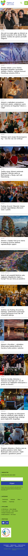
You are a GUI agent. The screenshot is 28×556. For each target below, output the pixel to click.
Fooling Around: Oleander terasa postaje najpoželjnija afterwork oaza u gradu (13, 208)
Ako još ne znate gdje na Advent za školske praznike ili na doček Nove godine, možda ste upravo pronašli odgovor (14, 36)
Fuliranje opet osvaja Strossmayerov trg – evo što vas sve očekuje (14, 138)
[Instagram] (7, 522)
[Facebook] (3, 522)
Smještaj (4, 501)
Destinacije (5, 499)
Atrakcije (7, 273)
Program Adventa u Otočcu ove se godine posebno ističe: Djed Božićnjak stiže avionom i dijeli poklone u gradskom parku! (13, 451)
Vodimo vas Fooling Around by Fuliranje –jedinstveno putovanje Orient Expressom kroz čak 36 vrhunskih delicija (12, 312)
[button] (26, 3)
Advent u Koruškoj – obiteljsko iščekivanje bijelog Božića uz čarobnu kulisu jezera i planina (12, 346)
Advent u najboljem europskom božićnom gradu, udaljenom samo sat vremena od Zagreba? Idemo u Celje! (13, 105)
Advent (2, 30)
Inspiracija (11, 501)
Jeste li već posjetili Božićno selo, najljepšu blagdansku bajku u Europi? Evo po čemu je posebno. (13, 277)
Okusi (19, 499)
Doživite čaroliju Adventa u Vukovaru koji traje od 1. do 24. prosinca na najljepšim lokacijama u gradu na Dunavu (14, 382)
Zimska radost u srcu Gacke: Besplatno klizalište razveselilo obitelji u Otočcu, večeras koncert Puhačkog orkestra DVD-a (13, 70)
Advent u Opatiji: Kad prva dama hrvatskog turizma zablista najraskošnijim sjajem (13, 242)
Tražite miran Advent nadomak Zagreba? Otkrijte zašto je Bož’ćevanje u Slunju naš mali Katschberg (12, 174)
